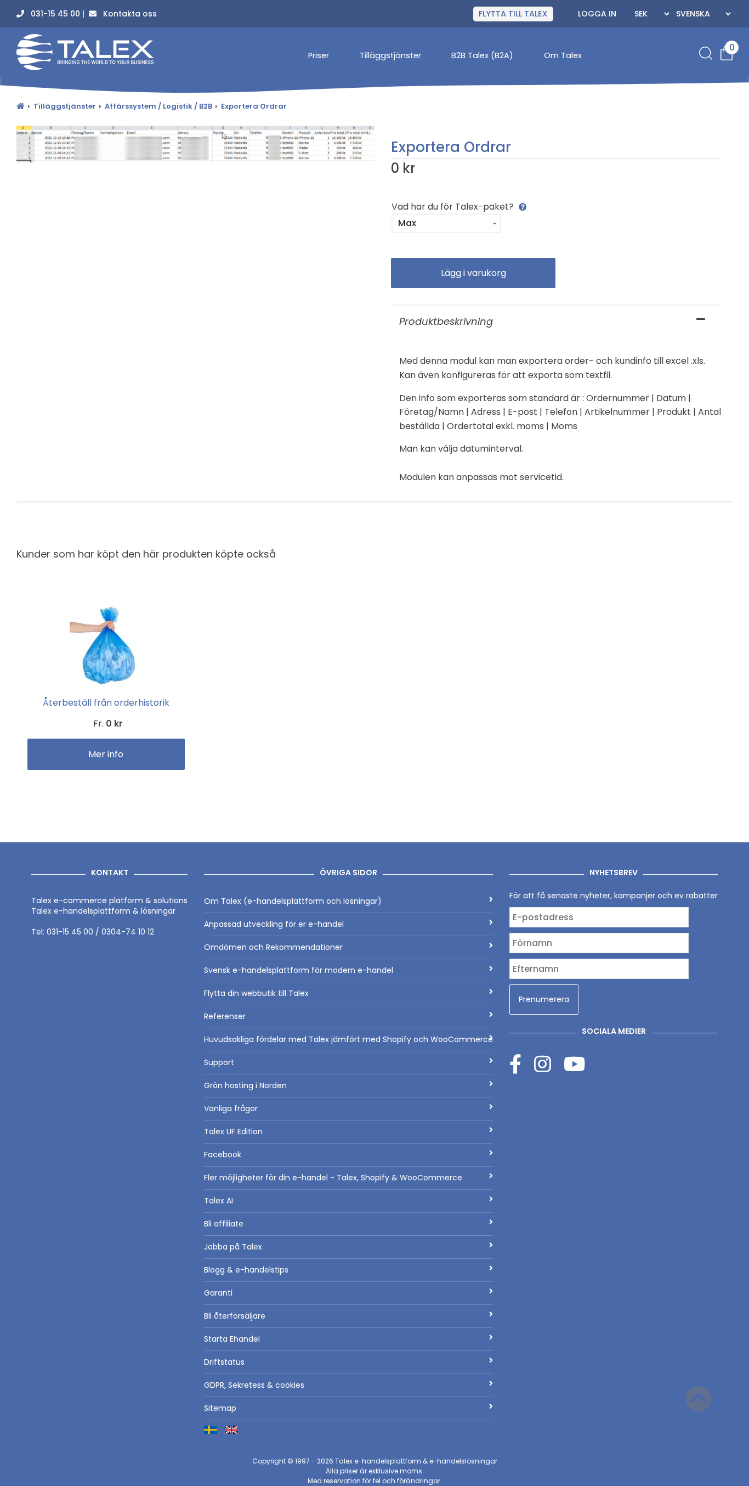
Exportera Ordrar (254, 106)
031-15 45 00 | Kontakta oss (90, 13)
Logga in (597, 13)
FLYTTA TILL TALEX (513, 13)
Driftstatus (224, 1361)
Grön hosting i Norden (245, 1085)
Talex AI (218, 1200)
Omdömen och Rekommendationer (273, 947)
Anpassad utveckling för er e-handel (274, 924)
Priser (318, 55)
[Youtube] (574, 1064)
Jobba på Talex (233, 1246)
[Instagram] (549, 1064)
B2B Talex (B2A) (482, 55)
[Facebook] (521, 1064)
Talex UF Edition (233, 1131)
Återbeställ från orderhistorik (106, 702)
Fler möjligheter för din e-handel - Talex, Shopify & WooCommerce (333, 1177)
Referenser (225, 1016)
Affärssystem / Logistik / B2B (158, 106)
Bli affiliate (223, 1223)
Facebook (222, 1154)
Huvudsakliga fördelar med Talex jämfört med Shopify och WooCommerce (348, 1039)
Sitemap (220, 1408)
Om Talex (563, 55)
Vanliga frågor (231, 1108)
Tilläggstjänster (390, 55)
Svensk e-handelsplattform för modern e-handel (298, 970)
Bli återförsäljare (234, 1315)
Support (219, 1062)
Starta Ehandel (232, 1338)
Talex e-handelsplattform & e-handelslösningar (416, 1461)
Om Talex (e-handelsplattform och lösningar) (293, 901)
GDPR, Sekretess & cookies (254, 1385)
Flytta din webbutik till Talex (256, 993)
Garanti (218, 1292)
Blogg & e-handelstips (246, 1269)
